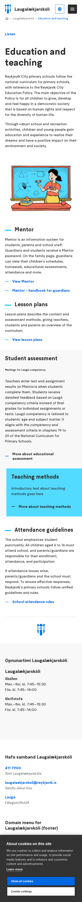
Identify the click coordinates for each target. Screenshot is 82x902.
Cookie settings (21, 891)
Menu (72, 9)
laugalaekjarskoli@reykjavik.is (30, 785)
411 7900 (23, 771)
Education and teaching (53, 18)
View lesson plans (27, 339)
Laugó (17, 800)
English (59, 9)
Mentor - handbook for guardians (41, 290)
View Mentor (23, 281)
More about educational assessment (33, 456)
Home (7, 19)
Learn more (14, 869)
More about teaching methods (45, 506)
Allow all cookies (22, 881)
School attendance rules (33, 601)
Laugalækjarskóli (23, 18)
